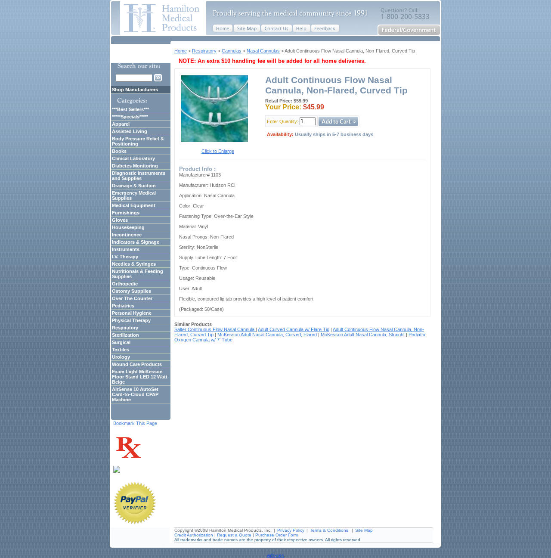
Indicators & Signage (135, 242)
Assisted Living (129, 131)
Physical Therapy (131, 320)
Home (180, 50)
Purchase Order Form (276, 535)
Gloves (120, 220)
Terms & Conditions (329, 530)
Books (119, 151)
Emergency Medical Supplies (134, 195)
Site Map (364, 530)
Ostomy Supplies (131, 291)
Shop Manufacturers (135, 89)
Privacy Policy (290, 530)
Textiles (120, 349)
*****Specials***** (130, 116)
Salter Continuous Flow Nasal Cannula (215, 329)
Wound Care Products (137, 364)
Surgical (121, 342)
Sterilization (125, 335)
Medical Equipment (133, 205)
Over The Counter (132, 298)
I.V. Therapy (125, 256)
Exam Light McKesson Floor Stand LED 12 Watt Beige (139, 376)
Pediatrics (123, 305)
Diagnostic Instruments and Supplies (138, 175)
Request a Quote (234, 535)
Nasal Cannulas (263, 50)
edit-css (275, 555)
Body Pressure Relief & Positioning (138, 141)
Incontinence (127, 234)
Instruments (125, 249)
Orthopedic (125, 283)
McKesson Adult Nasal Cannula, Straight (363, 334)
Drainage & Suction (134, 185)
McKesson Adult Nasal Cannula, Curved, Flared (267, 334)
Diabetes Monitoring (135, 165)
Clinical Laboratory (133, 158)
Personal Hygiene (132, 313)
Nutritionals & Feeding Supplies (137, 274)
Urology (121, 357)
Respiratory (204, 50)
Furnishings (125, 212)
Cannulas (231, 50)
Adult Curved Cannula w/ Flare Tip (293, 329)
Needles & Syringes (134, 264)
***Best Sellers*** (130, 109)
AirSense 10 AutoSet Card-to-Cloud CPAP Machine (135, 394)
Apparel (121, 124)
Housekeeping (128, 227)
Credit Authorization (193, 535)
